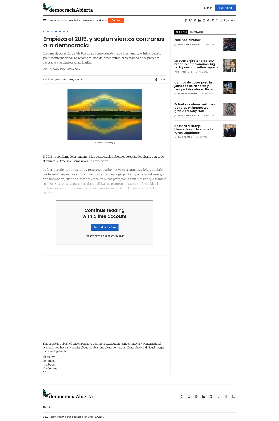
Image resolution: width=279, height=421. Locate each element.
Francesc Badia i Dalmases (63, 68)
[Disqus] (104, 297)
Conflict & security (55, 31)
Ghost (91, 416)
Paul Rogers (185, 137)
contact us (119, 347)
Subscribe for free (104, 227)
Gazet (100, 416)
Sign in (120, 235)
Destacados (196, 31)
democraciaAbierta (188, 44)
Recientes (181, 31)
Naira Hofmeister (187, 93)
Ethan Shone (185, 71)
